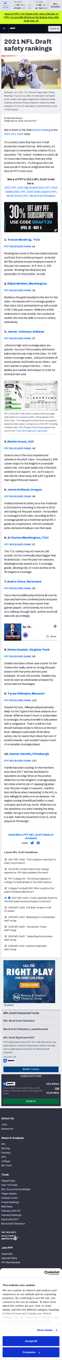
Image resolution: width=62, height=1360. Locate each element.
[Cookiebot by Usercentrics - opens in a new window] (44, 1273)
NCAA (5, 7)
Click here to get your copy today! (31, 431)
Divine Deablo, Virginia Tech (28, 649)
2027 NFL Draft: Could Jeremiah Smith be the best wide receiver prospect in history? (30, 900)
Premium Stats (9, 1198)
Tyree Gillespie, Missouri (26, 693)
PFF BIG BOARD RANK (17, 246)
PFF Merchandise (10, 1262)
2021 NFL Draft (13, 134)
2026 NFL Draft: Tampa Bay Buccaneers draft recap (28, 938)
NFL (5, 3)
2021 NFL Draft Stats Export (32, 191)
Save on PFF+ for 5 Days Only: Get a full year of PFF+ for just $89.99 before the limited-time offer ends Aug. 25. (31, 17)
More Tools (31, 1069)
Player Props (8, 1181)
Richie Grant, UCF (20, 441)
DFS (3, 1157)
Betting (5, 1148)
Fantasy (6, 1152)
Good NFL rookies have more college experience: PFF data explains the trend (26, 871)
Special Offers (9, 1258)
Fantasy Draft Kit (10, 1211)
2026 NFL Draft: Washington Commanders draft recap (29, 919)
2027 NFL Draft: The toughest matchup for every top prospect (30, 861)
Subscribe (7, 1254)
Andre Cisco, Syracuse (24, 581)
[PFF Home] (12, 29)
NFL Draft (6, 1165)
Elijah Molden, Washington (27, 283)
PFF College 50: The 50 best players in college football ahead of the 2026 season (28, 881)
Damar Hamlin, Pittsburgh (29, 753)
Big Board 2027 (10, 1219)
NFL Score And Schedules (15, 1189)
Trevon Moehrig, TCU (23, 239)
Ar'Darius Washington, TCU (28, 537)
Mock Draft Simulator (13, 1223)
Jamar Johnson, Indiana (25, 331)
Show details (45, 1330)
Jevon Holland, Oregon (24, 489)
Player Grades (9, 1193)
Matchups (7, 1206)
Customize (29, 1352)
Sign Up (31, 1101)
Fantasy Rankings (11, 1215)
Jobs (4, 1124)
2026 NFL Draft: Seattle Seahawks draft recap (25, 948)
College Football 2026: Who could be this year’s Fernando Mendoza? (29, 890)
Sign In (54, 28)
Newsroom (7, 1129)
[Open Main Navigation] (4, 28)
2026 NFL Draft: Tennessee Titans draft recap (25, 929)
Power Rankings (10, 1202)
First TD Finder (9, 1185)
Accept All (31, 1341)
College (5, 1161)
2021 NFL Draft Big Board (20, 187)
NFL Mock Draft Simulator (39, 195)
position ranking (41, 129)
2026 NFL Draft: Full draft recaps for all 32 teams (27, 909)
